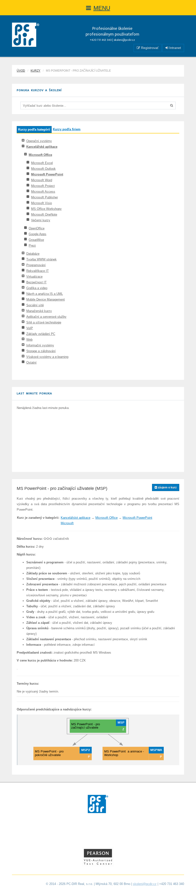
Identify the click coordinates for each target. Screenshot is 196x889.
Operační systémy (39, 141)
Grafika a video (36, 288)
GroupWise (36, 240)
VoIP (29, 328)
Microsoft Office (40, 155)
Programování (36, 265)
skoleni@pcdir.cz (124, 39)
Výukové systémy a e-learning (47, 357)
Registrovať (149, 48)
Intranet (174, 48)
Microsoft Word (41, 180)
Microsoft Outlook (43, 168)
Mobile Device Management (45, 299)
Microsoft (67, 523)
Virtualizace (34, 276)
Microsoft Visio (41, 203)
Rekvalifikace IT (37, 271)
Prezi (32, 245)
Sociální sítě (35, 305)
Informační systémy (40, 345)
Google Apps (37, 234)
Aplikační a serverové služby (46, 316)
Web (29, 339)
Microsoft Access (43, 191)
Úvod (21, 70)
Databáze (32, 253)
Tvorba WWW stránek (41, 259)
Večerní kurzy (40, 220)
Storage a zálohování (41, 351)
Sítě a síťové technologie (43, 322)
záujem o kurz (167, 487)
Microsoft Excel (42, 163)
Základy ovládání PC (40, 334)
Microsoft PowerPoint (47, 174)
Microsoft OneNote (44, 214)
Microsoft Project (43, 186)
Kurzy (35, 70)
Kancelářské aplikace (41, 146)
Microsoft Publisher (44, 197)
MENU (101, 8)
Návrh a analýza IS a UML (44, 294)
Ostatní (31, 362)
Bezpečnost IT (36, 282)
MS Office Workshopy (46, 209)
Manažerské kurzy (39, 311)
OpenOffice (36, 228)
